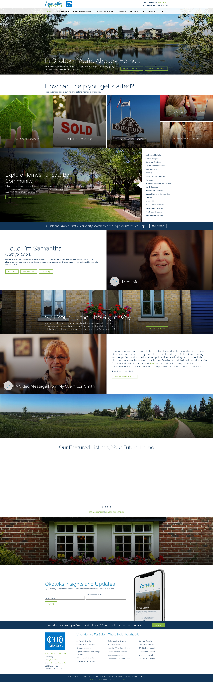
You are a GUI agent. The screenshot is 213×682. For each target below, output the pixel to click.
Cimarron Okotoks (153, 162)
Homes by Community (82, 11)
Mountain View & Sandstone (119, 648)
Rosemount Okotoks (154, 190)
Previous (42, 478)
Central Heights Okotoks (86, 644)
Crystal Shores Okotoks (155, 165)
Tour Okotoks (138, 433)
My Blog (158, 625)
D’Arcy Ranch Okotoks (85, 657)
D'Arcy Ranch (151, 169)
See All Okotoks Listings (20, 197)
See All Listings (96, 512)
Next (171, 478)
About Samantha (149, 11)
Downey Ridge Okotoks (86, 661)
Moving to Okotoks (105, 11)
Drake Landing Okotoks (155, 176)
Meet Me (12, 271)
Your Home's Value (107, 548)
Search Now (158, 226)
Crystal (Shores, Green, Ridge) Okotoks (88, 652)
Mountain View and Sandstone (158, 183)
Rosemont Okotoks (115, 655)
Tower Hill (150, 201)
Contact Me (28, 271)
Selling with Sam (157, 328)
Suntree (149, 197)
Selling (133, 11)
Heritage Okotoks (114, 644)
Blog (164, 11)
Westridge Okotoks (154, 211)
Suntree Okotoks (145, 641)
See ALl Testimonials (125, 377)
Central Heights (152, 158)
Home (49, 11)
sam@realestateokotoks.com (58, 662)
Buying (122, 11)
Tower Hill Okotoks (146, 644)
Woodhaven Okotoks (154, 215)
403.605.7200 (163, 2)
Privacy (89, 679)
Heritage (149, 179)
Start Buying (159, 433)
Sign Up (51, 603)
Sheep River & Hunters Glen (119, 658)
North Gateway (152, 187)
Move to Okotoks (131, 69)
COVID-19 (46, 271)
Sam (152, 363)
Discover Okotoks (156, 69)
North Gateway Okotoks (117, 651)
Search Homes (62, 11)
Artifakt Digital (119, 679)
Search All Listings (114, 512)
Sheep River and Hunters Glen (158, 194)
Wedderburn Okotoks (155, 204)
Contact (99, 679)
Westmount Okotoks (154, 208)
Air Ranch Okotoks (153, 155)
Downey (149, 172)
